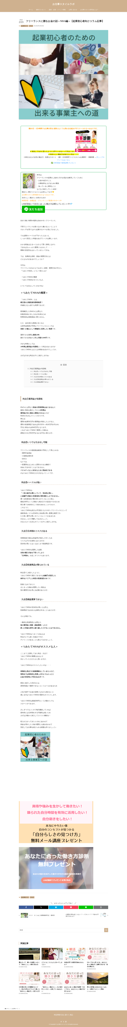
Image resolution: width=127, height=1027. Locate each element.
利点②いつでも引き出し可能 (43, 371)
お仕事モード (24, 25)
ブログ (31, 25)
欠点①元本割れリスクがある (43, 377)
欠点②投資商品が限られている (43, 379)
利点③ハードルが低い (41, 374)
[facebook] (61, 1022)
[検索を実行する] (106, 930)
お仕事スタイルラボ (63, 4)
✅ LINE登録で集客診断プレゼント (63, 163)
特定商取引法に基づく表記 (63, 1015)
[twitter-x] (63, 1022)
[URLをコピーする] (101, 907)
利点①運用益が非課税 (38, 368)
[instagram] (66, 1022)
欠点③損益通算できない (41, 382)
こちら (76, 154)
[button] (26, 907)
